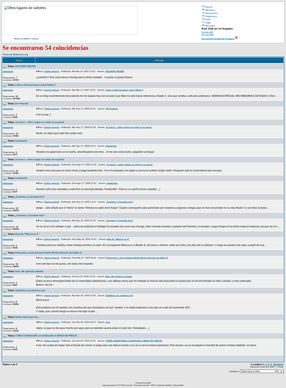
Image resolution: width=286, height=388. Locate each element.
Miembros (210, 10)
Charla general (51, 71)
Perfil (207, 19)
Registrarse (211, 16)
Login (208, 22)
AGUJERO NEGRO (25, 66)
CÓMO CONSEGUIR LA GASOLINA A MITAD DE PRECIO (46, 335)
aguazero (8, 71)
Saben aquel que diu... (27, 317)
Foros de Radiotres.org (15, 54)
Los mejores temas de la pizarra (217, 39)
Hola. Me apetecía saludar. (29, 271)
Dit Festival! (21, 103)
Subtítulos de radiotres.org (30, 290)
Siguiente (278, 364)
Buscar (209, 7)
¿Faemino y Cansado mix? (30, 196)
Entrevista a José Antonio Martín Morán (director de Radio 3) (48, 252)
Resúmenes (211, 13)
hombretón (21, 141)
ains (108, 322)
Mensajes (210, 26)
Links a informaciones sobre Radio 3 (35, 85)
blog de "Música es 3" (27, 234)
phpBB (148, 383)
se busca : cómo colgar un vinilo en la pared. (39, 122)
